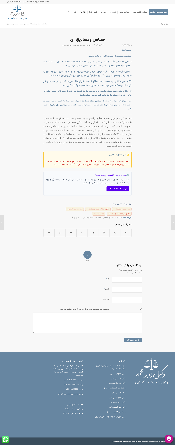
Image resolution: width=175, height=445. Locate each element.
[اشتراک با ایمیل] (49, 233)
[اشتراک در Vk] (71, 233)
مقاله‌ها (164, 24)
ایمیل (106, 289)
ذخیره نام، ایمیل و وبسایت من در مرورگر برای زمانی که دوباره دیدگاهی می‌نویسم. (84, 309)
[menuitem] (158, 12)
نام (107, 278)
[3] (17, 12)
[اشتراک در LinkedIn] (93, 233)
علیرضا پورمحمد (67, 45)
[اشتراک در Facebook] (125, 233)
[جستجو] (69, 12)
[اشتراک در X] (115, 233)
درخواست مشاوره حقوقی (118, 188)
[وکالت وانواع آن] (173, 222)
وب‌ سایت (106, 299)
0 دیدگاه (98, 45)
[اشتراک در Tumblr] (82, 233)
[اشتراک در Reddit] (60, 233)
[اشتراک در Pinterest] (103, 233)
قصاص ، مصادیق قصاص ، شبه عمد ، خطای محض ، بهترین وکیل (97, 217)
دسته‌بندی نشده (85, 45)
